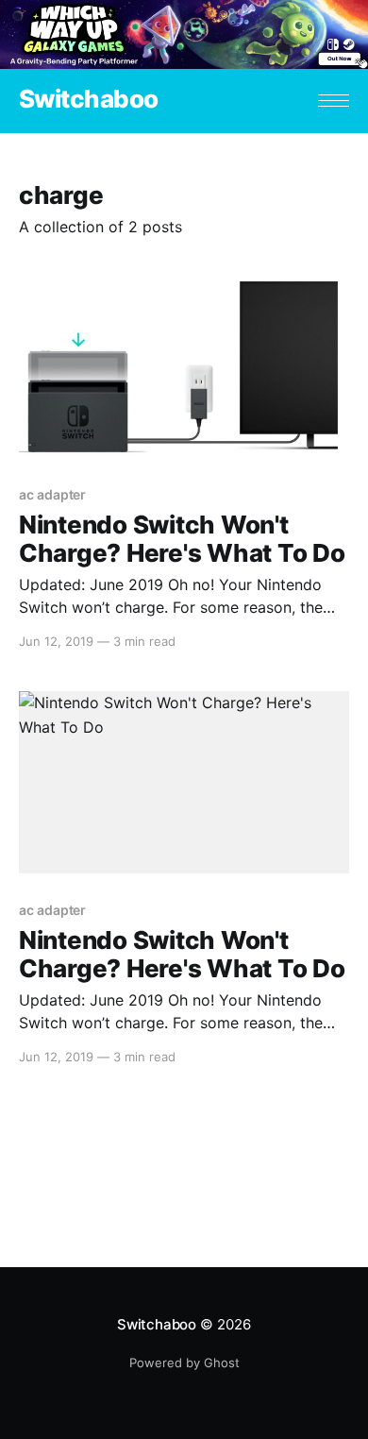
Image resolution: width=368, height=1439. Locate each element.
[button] (333, 100)
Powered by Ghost (184, 1362)
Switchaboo (89, 100)
